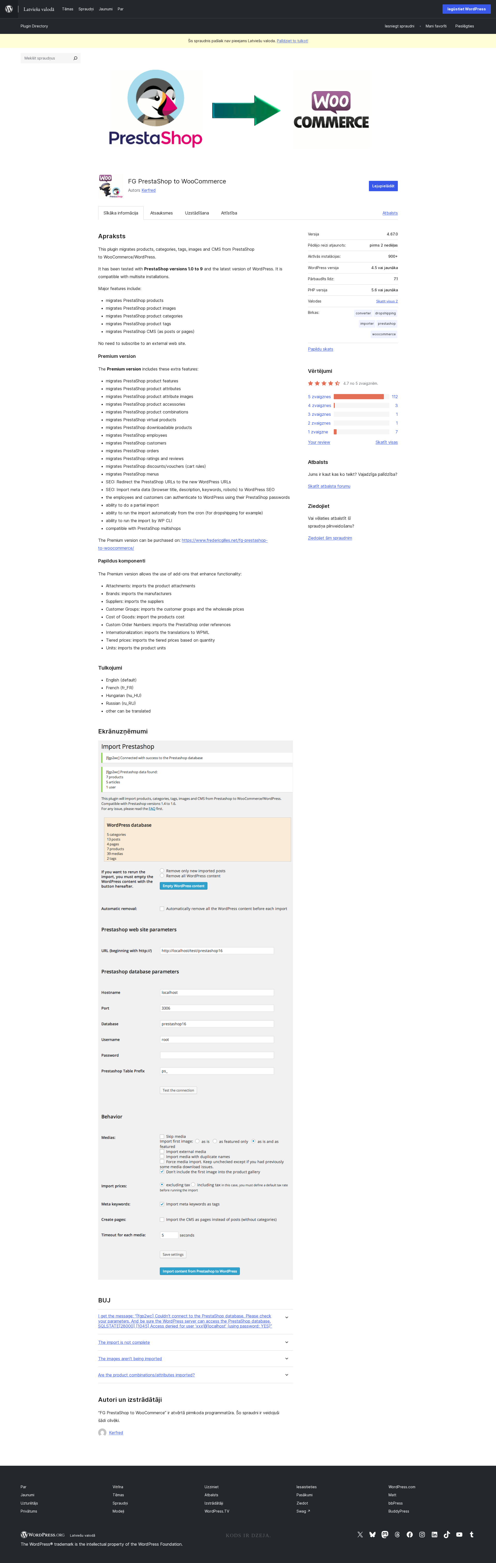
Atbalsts (390, 213)
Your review (319, 442)
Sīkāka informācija (121, 213)
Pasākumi (305, 1495)
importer (367, 323)
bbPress (396, 1503)
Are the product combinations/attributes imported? (146, 1375)
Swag (304, 1511)
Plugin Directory (34, 26)
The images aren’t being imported (130, 1358)
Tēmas (118, 1495)
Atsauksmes (161, 213)
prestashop (387, 323)
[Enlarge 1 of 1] (286, 747)
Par (23, 1487)
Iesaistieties (307, 1487)
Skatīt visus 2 (387, 301)
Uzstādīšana (197, 213)
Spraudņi (120, 1503)
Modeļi (118, 1511)
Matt (392, 1495)
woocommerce (384, 334)
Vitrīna (118, 1487)
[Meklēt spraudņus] (75, 58)
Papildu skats (320, 349)
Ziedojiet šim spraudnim (330, 537)
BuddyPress (399, 1511)
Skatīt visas (387, 442)
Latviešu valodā (82, 1535)
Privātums (29, 1511)
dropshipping (385, 313)
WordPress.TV (217, 1511)
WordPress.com (402, 1487)
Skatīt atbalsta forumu (329, 486)
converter (363, 313)
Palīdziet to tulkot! (292, 41)
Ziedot (302, 1503)
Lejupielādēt (383, 186)
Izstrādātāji (214, 1503)
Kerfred (149, 190)
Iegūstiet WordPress (466, 9)
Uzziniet (212, 1487)
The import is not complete (124, 1342)
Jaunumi (27, 1495)
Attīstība (229, 213)
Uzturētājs (29, 1503)
